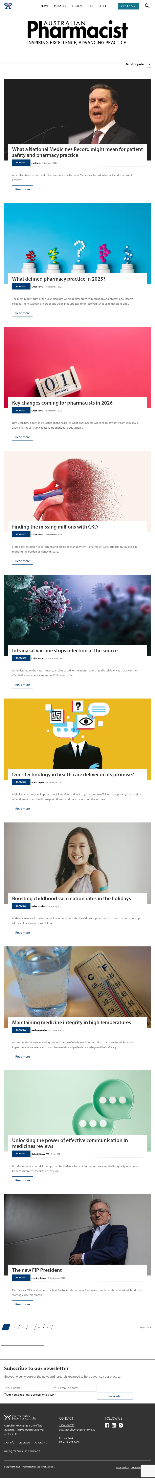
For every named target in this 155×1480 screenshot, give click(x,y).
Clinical (77, 6)
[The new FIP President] (77, 1234)
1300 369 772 (66, 1425)
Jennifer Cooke (38, 1278)
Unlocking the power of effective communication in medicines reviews (70, 1143)
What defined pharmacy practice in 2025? (58, 278)
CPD (90, 6)
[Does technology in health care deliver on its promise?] (77, 739)
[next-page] (47, 1327)
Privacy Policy (122, 1467)
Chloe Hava (37, 286)
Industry (60, 6)
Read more (22, 189)
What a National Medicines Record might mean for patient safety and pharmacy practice (77, 152)
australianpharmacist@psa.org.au (77, 1429)
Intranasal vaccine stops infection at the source (65, 650)
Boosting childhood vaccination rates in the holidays (71, 898)
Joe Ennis (36, 163)
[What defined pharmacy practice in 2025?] (77, 243)
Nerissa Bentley (39, 1030)
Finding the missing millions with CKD (55, 526)
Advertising (40, 1442)
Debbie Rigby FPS (40, 1154)
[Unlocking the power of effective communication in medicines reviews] (77, 1111)
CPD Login (128, 6)
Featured (21, 162)
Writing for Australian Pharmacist (22, 1451)
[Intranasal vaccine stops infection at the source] (77, 615)
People (103, 6)
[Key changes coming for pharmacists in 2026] (77, 367)
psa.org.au (24, 1442)
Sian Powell (37, 534)
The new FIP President (37, 1270)
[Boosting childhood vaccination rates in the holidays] (77, 863)
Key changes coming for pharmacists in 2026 (62, 402)
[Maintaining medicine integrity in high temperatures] (77, 987)
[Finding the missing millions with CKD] (77, 491)
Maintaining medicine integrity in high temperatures (71, 1022)
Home (44, 6)
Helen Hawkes (38, 906)
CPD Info (9, 1442)
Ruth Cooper (37, 782)
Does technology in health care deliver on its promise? (73, 774)
